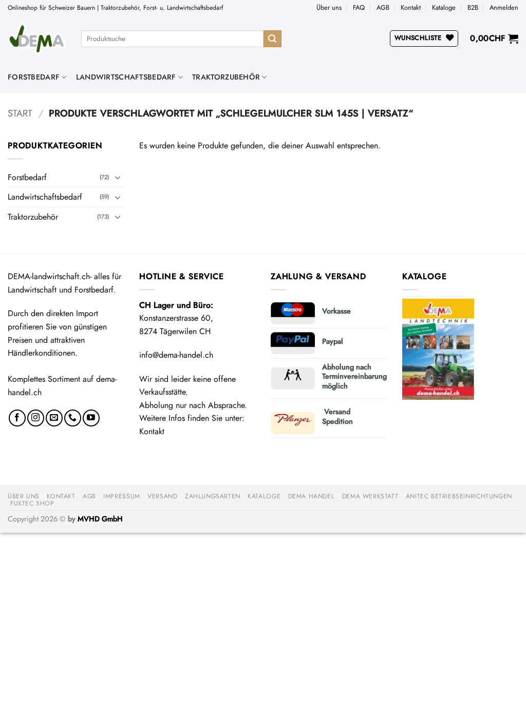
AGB (383, 7)
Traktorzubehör (226, 77)
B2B (472, 7)
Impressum (121, 496)
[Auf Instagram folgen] (35, 418)
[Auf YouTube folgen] (91, 418)
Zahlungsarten (212, 496)
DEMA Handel (311, 496)
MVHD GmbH (100, 519)
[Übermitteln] (272, 39)
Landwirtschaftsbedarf (126, 77)
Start (20, 113)
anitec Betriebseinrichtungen (459, 496)
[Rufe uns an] (72, 418)
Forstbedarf (34, 77)
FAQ (359, 7)
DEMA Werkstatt (370, 496)
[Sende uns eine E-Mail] (54, 418)
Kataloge (444, 7)
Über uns (329, 7)
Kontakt (411, 7)
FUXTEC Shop (32, 503)
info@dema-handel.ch (176, 355)
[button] (504, 7)
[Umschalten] (117, 177)
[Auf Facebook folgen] (17, 418)
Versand (162, 496)
